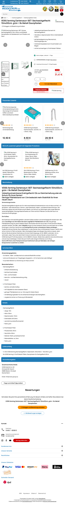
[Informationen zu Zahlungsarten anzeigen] (32, 469)
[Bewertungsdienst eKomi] (45, 9)
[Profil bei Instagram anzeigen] (2, 440)
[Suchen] (61, 14)
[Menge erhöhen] (44, 79)
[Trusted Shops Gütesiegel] (51, 9)
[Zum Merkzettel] (36, 84)
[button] (16, 33)
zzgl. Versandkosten (44, 69)
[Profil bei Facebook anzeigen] (6, 440)
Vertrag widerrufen (21, 440)
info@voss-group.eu (10, 377)
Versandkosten (42, 498)
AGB (20, 493)
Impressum (26, 493)
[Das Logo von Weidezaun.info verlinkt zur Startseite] (16, 8)
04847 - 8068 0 (11, 430)
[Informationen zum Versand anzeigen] (7, 482)
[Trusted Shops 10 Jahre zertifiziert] (56, 9)
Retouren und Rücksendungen (49, 501)
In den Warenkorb (51, 84)
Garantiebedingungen (27, 501)
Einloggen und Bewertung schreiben (14, 26)
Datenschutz (42, 493)
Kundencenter (10, 436)
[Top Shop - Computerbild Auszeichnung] (61, 9)
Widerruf (34, 493)
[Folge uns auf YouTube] (10, 440)
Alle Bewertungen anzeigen (33, 413)
